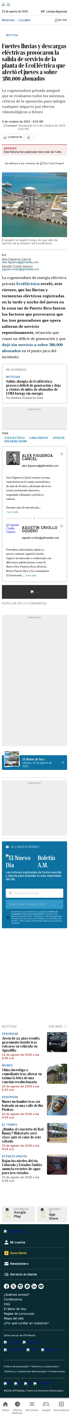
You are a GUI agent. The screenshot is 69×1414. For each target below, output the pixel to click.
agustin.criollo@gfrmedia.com (20, 269)
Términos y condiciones (44, 1366)
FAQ (7, 1304)
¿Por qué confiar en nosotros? (26, 1323)
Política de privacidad (16, 1366)
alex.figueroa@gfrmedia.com (20, 262)
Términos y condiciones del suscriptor (25, 1371)
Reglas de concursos (19, 1313)
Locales (24, 20)
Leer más (12, 512)
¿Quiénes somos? (16, 1294)
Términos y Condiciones (33, 914)
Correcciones (57, 1371)
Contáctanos (13, 1299)
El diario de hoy (15, 1309)
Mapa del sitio (14, 1318)
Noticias (8, 20)
